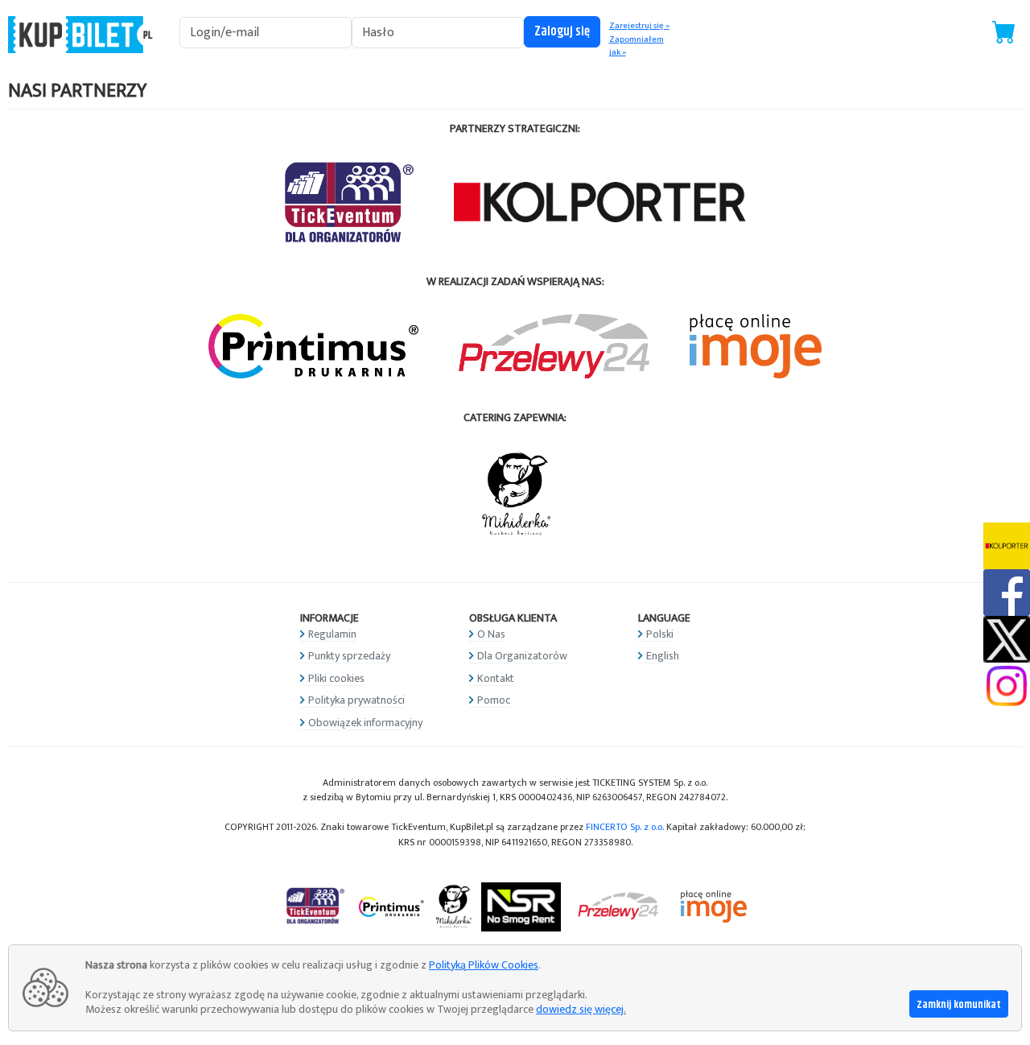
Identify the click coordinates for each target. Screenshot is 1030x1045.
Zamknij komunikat (959, 1005)
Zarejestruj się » (639, 26)
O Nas (491, 634)
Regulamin (332, 634)
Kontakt (495, 678)
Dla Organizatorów (522, 655)
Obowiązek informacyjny (365, 722)
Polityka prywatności (356, 700)
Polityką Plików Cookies (483, 965)
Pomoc (493, 700)
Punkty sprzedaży (349, 655)
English (662, 655)
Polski (660, 634)
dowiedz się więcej (580, 1009)
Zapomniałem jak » (636, 46)
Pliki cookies (336, 678)
